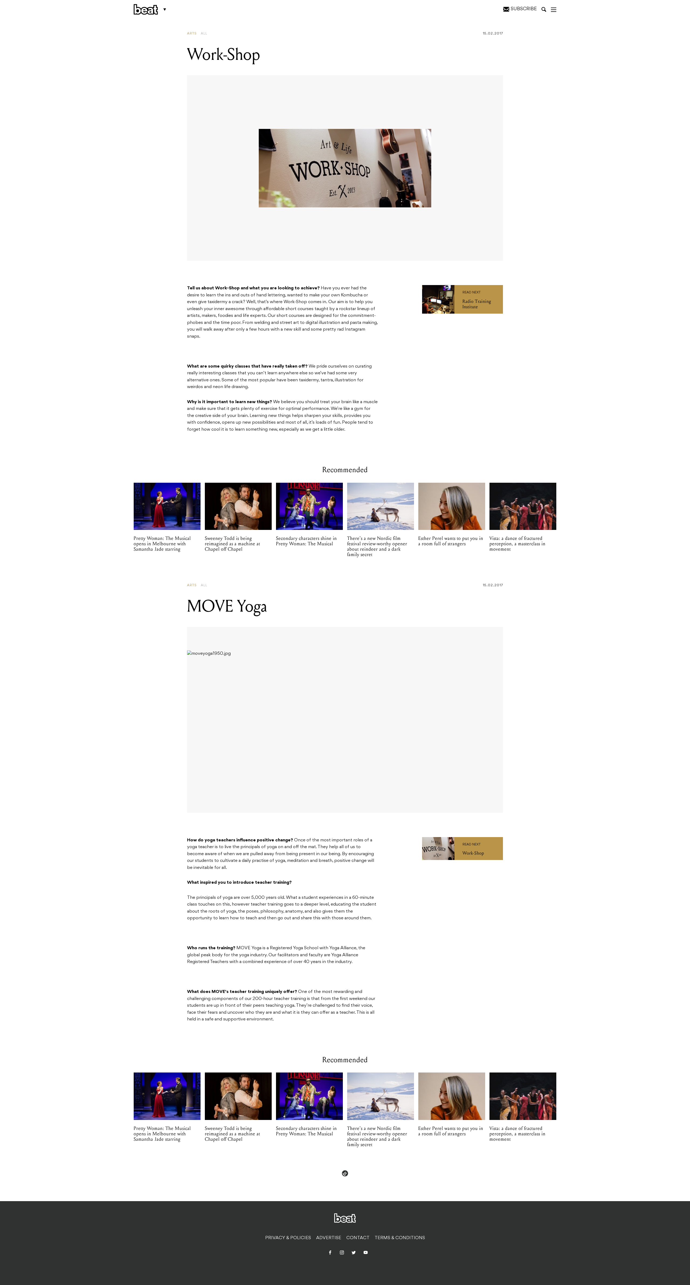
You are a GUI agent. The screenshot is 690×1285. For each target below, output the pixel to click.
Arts (192, 33)
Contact (358, 1238)
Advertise (328, 1238)
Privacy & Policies (288, 1238)
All (204, 33)
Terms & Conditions (400, 1238)
